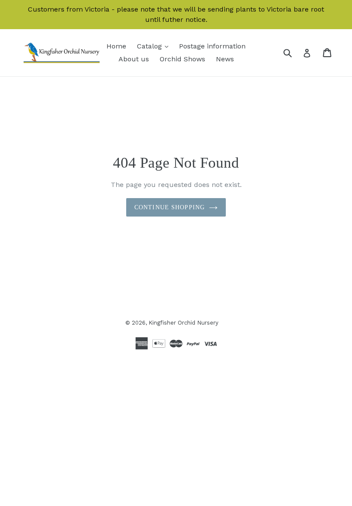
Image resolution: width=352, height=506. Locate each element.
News (225, 59)
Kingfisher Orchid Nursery (183, 322)
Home (116, 46)
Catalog (155, 46)
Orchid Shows (182, 59)
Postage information (212, 46)
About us (133, 59)
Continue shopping (169, 207)
